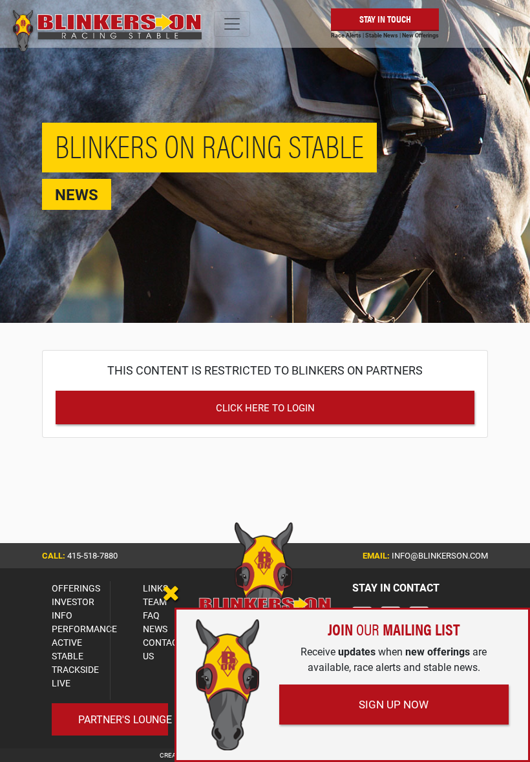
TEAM (155, 601)
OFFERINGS (76, 588)
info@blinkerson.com (440, 555)
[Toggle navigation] (232, 24)
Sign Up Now (394, 704)
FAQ (151, 615)
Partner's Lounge (125, 719)
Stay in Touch (385, 18)
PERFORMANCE (84, 629)
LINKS (155, 588)
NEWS (155, 629)
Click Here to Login (265, 407)
